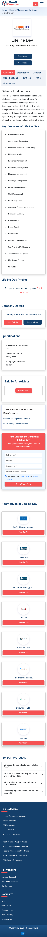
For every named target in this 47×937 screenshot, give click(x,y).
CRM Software (9, 825)
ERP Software (8, 830)
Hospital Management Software (23, 10)
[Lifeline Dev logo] (22, 27)
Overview (8, 72)
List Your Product (8, 877)
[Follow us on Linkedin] (23, 933)
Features (26, 78)
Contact (37, 72)
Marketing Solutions (9, 881)
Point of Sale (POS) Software (15, 842)
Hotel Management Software (15, 855)
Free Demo (22, 56)
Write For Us (6, 919)
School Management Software (15, 846)
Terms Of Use (7, 910)
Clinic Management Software (15, 424)
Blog (3, 901)
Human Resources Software (14, 816)
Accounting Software (11, 834)
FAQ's (38, 78)
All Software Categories (12, 860)
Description (23, 72)
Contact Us (6, 906)
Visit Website (13, 322)
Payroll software (9, 820)
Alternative (9, 83)
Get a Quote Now (23, 484)
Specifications (10, 78)
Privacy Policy (7, 915)
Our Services (6, 886)
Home (4, 10)
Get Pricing (22, 63)
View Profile (24, 532)
